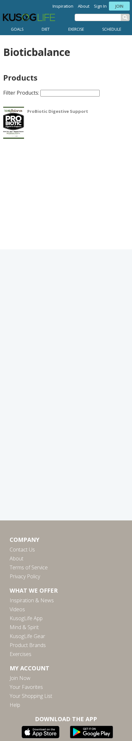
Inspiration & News (32, 600)
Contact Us (22, 549)
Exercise (76, 29)
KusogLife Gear (27, 636)
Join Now (20, 678)
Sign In (100, 6)
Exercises (20, 654)
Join (119, 6)
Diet (46, 29)
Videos (17, 609)
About (83, 6)
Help (15, 704)
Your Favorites (26, 686)
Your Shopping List (31, 695)
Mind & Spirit (24, 627)
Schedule (111, 29)
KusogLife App (26, 618)
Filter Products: (21, 92)
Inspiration (63, 6)
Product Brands (28, 645)
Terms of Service (29, 567)
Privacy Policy (25, 576)
